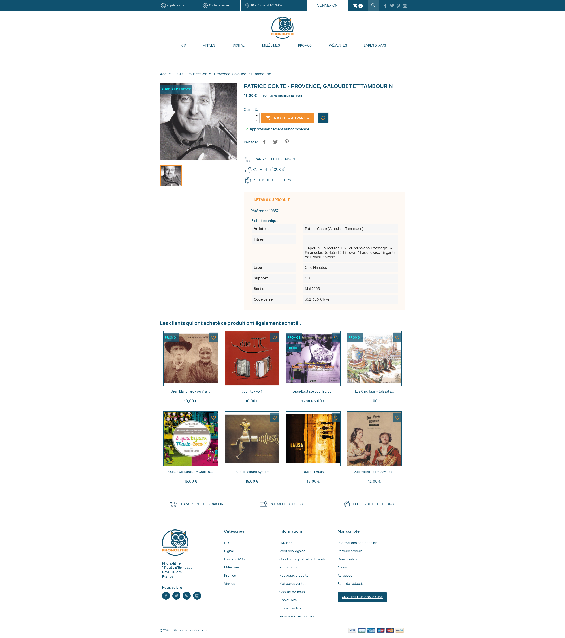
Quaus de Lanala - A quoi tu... (190, 472)
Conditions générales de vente (302, 559)
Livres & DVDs (375, 45)
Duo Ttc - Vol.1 (251, 391)
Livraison (286, 543)
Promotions (288, 567)
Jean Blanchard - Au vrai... (190, 391)
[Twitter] (392, 6)
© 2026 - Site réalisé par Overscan (184, 630)
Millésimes (271, 45)
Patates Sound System (252, 472)
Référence (259, 211)
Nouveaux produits (293, 575)
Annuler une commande (362, 597)
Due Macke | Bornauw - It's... (374, 472)
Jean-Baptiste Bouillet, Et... (313, 391)
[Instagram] (405, 6)
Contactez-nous (292, 592)
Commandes (347, 559)
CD (183, 45)
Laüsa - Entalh (313, 472)
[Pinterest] (398, 6)
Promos (305, 45)
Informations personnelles (358, 543)
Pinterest (286, 141)
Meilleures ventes (292, 584)
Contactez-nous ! (219, 5)
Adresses (345, 575)
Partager (264, 141)
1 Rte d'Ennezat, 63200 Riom (267, 5)
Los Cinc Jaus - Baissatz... (374, 391)
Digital (238, 45)
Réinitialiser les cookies (296, 616)
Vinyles (209, 45)
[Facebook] (385, 6)
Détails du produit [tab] (272, 200)
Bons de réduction (352, 584)
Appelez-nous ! (176, 5)
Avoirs (342, 567)
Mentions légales (292, 551)
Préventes (338, 45)
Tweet (275, 141)
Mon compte (349, 531)
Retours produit (350, 551)
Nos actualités (290, 608)
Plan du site (288, 600)
